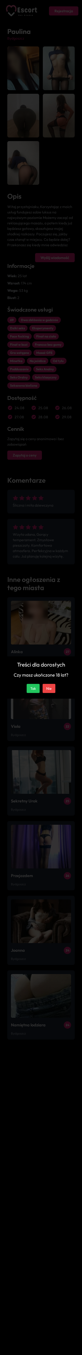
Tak (33, 688)
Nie (49, 688)
